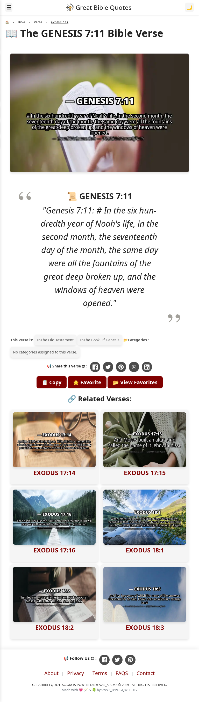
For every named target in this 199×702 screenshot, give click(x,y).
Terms (100, 673)
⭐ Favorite (87, 382)
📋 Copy (51, 382)
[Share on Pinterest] (121, 367)
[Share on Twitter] (108, 367)
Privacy (75, 673)
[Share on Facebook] (95, 367)
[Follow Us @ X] (117, 660)
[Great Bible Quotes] (99, 7)
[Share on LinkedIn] (147, 367)
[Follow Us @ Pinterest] (130, 660)
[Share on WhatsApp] (134, 367)
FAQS (122, 673)
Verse (38, 22)
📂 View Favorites (135, 382)
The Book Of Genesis (101, 339)
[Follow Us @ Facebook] (104, 660)
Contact (146, 673)
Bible (21, 22)
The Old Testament (57, 339)
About (51, 673)
